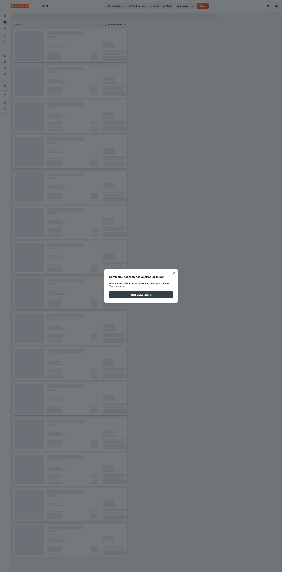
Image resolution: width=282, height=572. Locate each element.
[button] (174, 272)
